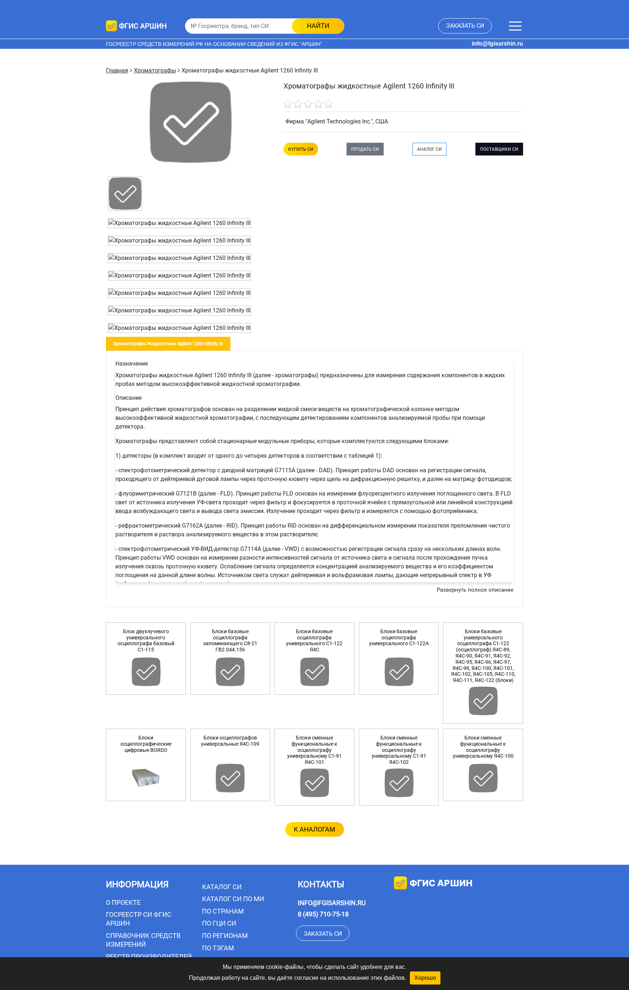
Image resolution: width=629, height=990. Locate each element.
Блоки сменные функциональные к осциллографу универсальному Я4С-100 (483, 747)
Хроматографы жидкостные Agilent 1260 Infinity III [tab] (168, 343)
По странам (223, 911)
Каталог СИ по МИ (233, 899)
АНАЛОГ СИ (429, 149)
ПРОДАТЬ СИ (365, 149)
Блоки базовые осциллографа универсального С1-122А (399, 637)
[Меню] (515, 26)
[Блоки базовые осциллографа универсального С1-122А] (399, 671)
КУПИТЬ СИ (300, 149)
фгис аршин (441, 883)
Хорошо (425, 978)
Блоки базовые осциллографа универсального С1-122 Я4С (314, 640)
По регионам (225, 935)
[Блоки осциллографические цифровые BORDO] (146, 778)
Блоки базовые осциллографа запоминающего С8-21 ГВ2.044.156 (230, 640)
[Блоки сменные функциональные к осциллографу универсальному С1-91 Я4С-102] (399, 782)
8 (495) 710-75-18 (323, 914)
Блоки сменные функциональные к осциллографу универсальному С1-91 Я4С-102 (399, 750)
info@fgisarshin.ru (497, 43)
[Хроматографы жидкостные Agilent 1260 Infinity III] (125, 193)
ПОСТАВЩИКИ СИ (499, 149)
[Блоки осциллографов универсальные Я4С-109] (230, 778)
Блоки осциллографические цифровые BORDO (145, 744)
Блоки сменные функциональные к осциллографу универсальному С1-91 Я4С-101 (314, 750)
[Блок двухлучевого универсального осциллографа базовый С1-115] (146, 671)
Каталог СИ (222, 887)
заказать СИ (465, 25)
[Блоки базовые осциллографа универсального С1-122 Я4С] (314, 671)
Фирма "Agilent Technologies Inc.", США (336, 121)
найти (318, 25)
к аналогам (314, 829)
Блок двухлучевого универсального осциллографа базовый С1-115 (146, 640)
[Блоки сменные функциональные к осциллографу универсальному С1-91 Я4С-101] (314, 782)
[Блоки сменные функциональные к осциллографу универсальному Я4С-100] (483, 778)
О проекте (123, 902)
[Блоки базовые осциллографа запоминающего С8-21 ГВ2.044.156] (230, 671)
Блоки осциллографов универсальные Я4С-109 (230, 741)
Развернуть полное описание (475, 590)
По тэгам (218, 948)
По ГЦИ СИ (219, 923)
